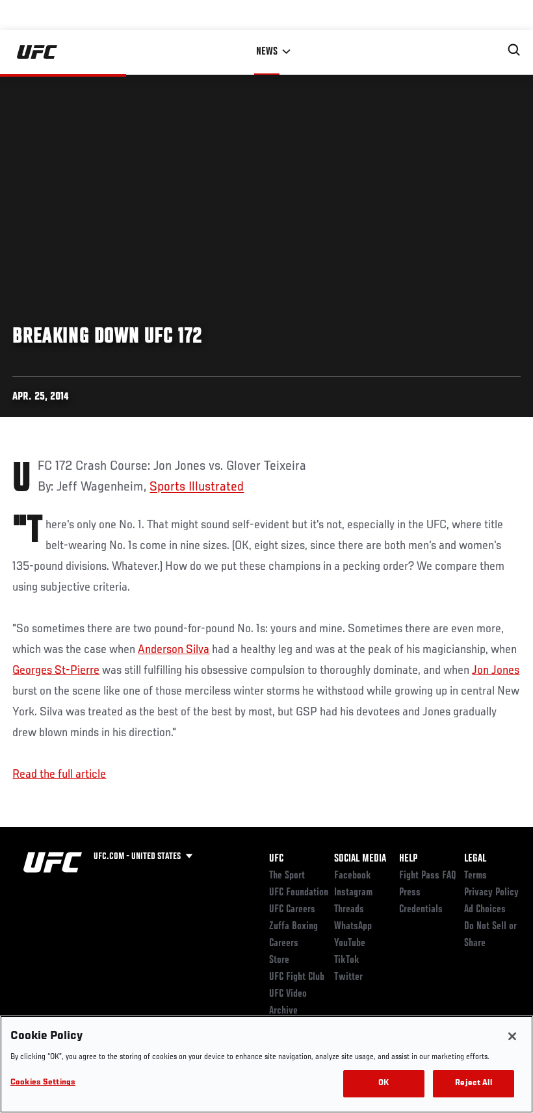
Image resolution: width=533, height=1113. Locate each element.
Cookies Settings (42, 1083)
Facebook (352, 876)
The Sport (287, 876)
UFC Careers (292, 909)
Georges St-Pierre (55, 670)
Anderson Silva (173, 649)
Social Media (360, 859)
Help (408, 859)
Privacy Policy (491, 893)
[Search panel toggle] (514, 50)
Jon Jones (495, 670)
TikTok (346, 960)
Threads (349, 909)
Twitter (348, 977)
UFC (276, 859)
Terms (475, 876)
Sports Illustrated (197, 487)
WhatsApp (353, 926)
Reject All (473, 1083)
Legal (475, 859)
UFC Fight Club (296, 977)
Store (279, 960)
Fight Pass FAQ (427, 876)
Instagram (353, 893)
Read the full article (59, 774)
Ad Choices (485, 909)
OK (383, 1083)
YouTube (349, 943)
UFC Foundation (298, 893)
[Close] (512, 1036)
